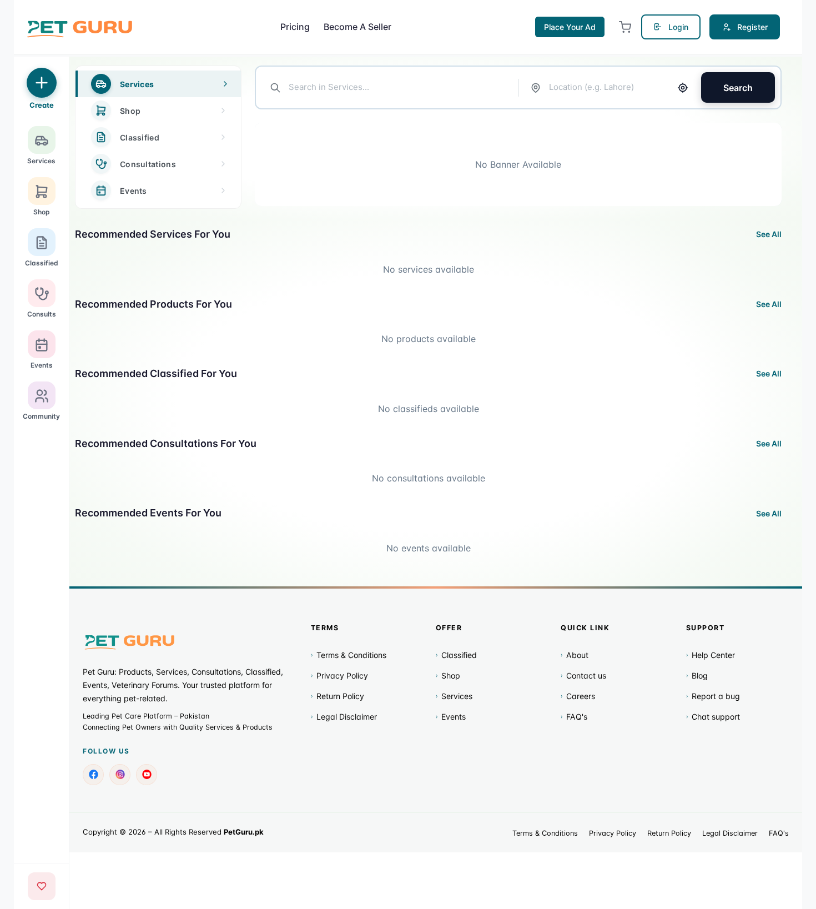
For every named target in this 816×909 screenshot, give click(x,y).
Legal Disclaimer (344, 716)
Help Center (710, 655)
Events (451, 716)
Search (738, 87)
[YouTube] (146, 774)
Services (454, 696)
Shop (448, 675)
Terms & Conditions (348, 655)
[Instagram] (119, 774)
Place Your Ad (570, 27)
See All (769, 234)
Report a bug (713, 696)
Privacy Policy (339, 675)
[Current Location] (683, 88)
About (574, 655)
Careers (578, 696)
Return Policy (337, 696)
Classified (456, 655)
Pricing (295, 26)
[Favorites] (42, 886)
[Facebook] (93, 774)
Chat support (713, 716)
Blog (697, 675)
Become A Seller (357, 26)
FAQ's (574, 716)
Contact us (583, 675)
